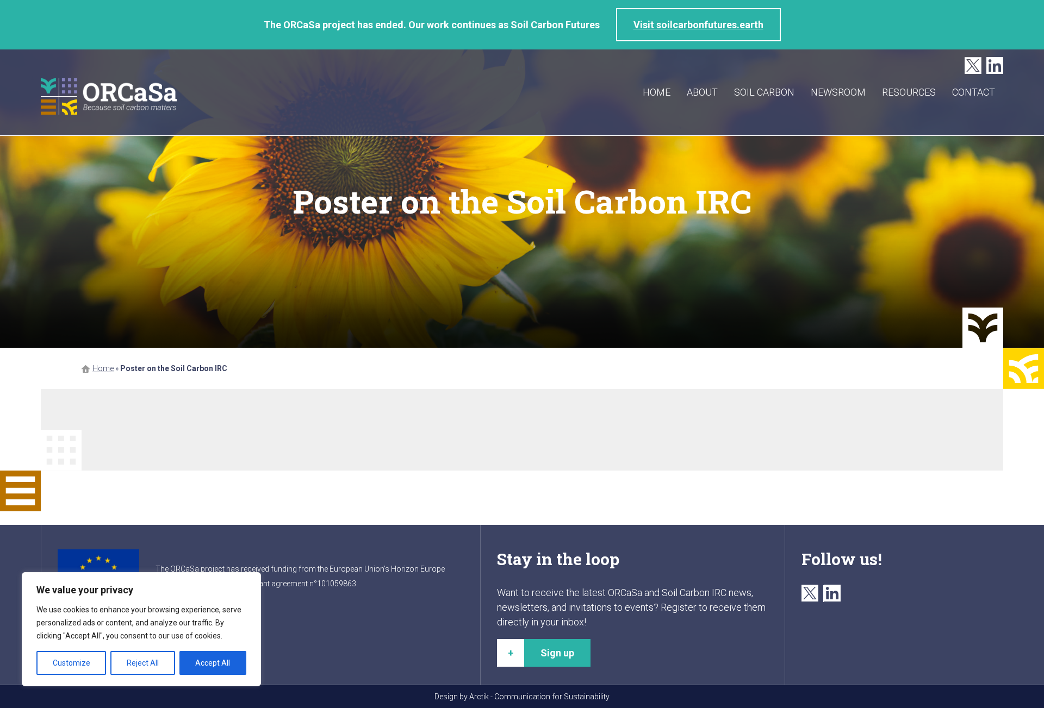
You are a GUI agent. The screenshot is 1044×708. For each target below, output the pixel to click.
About (702, 92)
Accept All (212, 663)
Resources (909, 92)
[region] (141, 629)
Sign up (557, 653)
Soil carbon (764, 92)
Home (656, 92)
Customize (71, 663)
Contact (973, 92)
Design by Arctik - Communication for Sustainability (522, 696)
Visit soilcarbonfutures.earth (698, 24)
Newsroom (838, 92)
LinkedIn (994, 66)
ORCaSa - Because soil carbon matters (109, 96)
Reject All (143, 663)
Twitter (973, 66)
